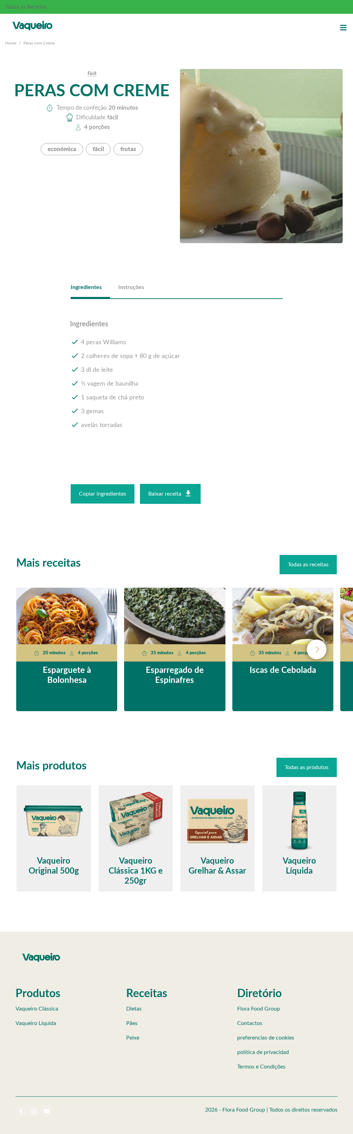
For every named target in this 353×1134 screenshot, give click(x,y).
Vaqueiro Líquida (36, 1023)
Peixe (132, 1038)
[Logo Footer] (41, 954)
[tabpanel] (177, 375)
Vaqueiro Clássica (37, 1009)
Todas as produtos (307, 767)
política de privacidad (263, 1052)
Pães (132, 1023)
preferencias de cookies (265, 1038)
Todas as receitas (308, 564)
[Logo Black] (32, 20)
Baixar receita (164, 494)
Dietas (134, 1009)
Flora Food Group (258, 1009)
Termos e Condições (261, 1067)
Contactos (249, 1023)
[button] (343, 27)
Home (10, 43)
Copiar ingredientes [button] (102, 494)
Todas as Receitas (26, 7)
